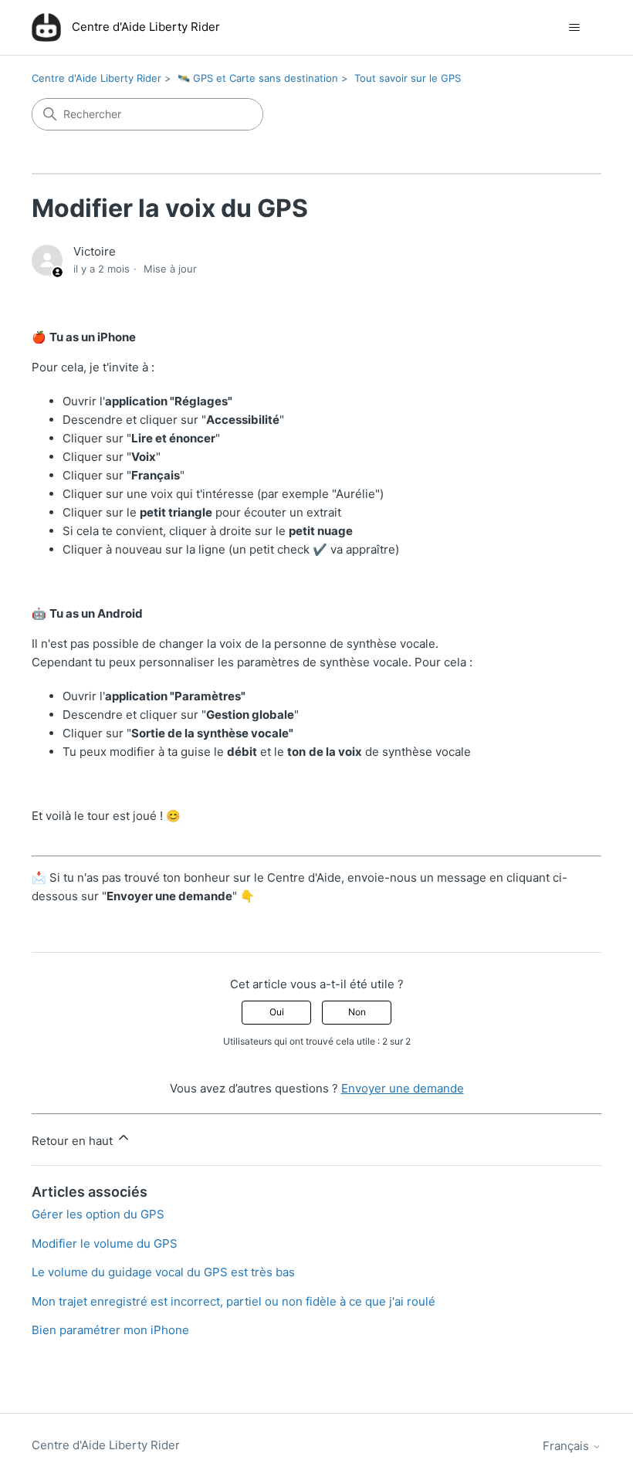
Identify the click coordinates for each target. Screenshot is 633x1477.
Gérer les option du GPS (98, 1214)
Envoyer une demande (402, 1088)
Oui (276, 1012)
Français (567, 1445)
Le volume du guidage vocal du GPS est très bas (163, 1272)
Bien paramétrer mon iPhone (110, 1330)
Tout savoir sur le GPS (407, 78)
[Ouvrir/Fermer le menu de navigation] (574, 27)
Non (357, 1012)
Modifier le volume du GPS (105, 1243)
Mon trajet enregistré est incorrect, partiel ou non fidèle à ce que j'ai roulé (233, 1301)
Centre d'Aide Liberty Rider (96, 78)
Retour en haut (74, 1140)
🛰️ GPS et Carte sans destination (258, 78)
